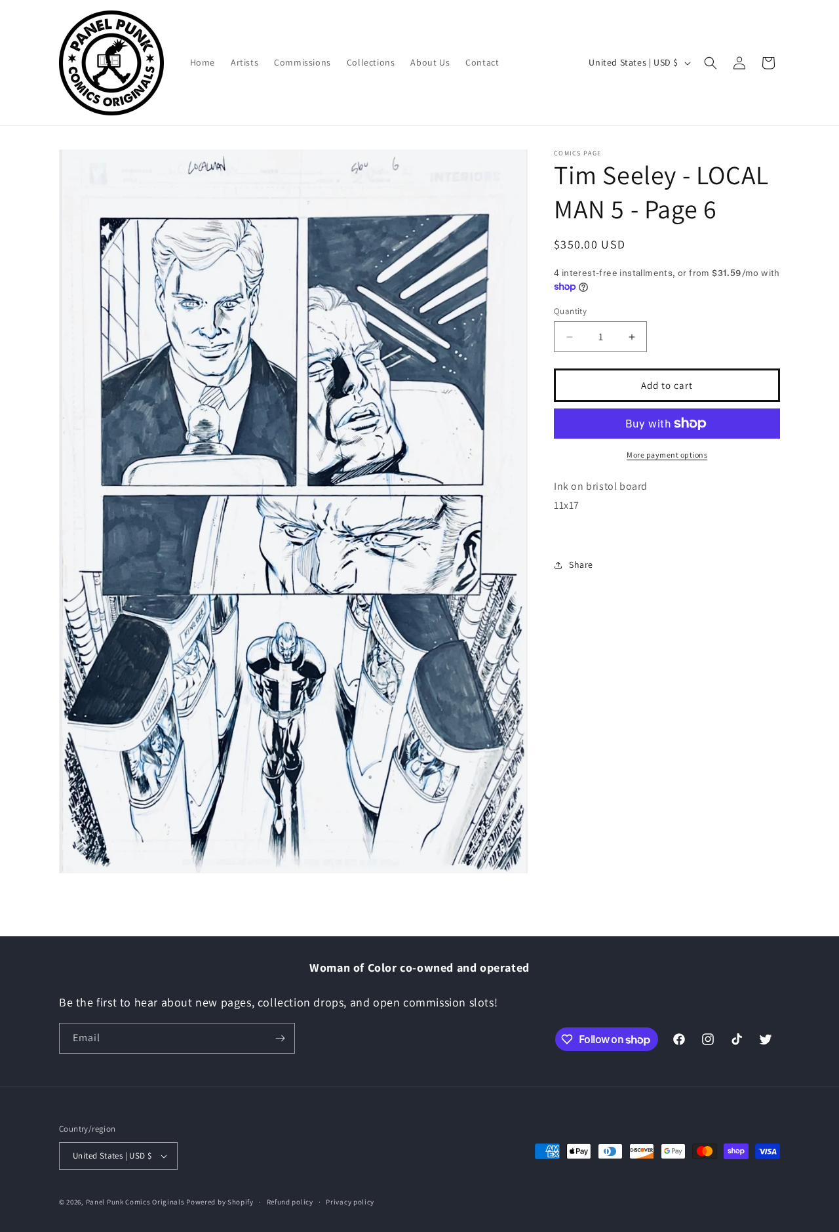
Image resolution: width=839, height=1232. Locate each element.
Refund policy (290, 1201)
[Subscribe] (279, 1038)
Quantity (570, 311)
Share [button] (581, 564)
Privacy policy (350, 1201)
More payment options (667, 455)
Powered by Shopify (220, 1201)
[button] (710, 63)
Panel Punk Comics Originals (135, 1201)
